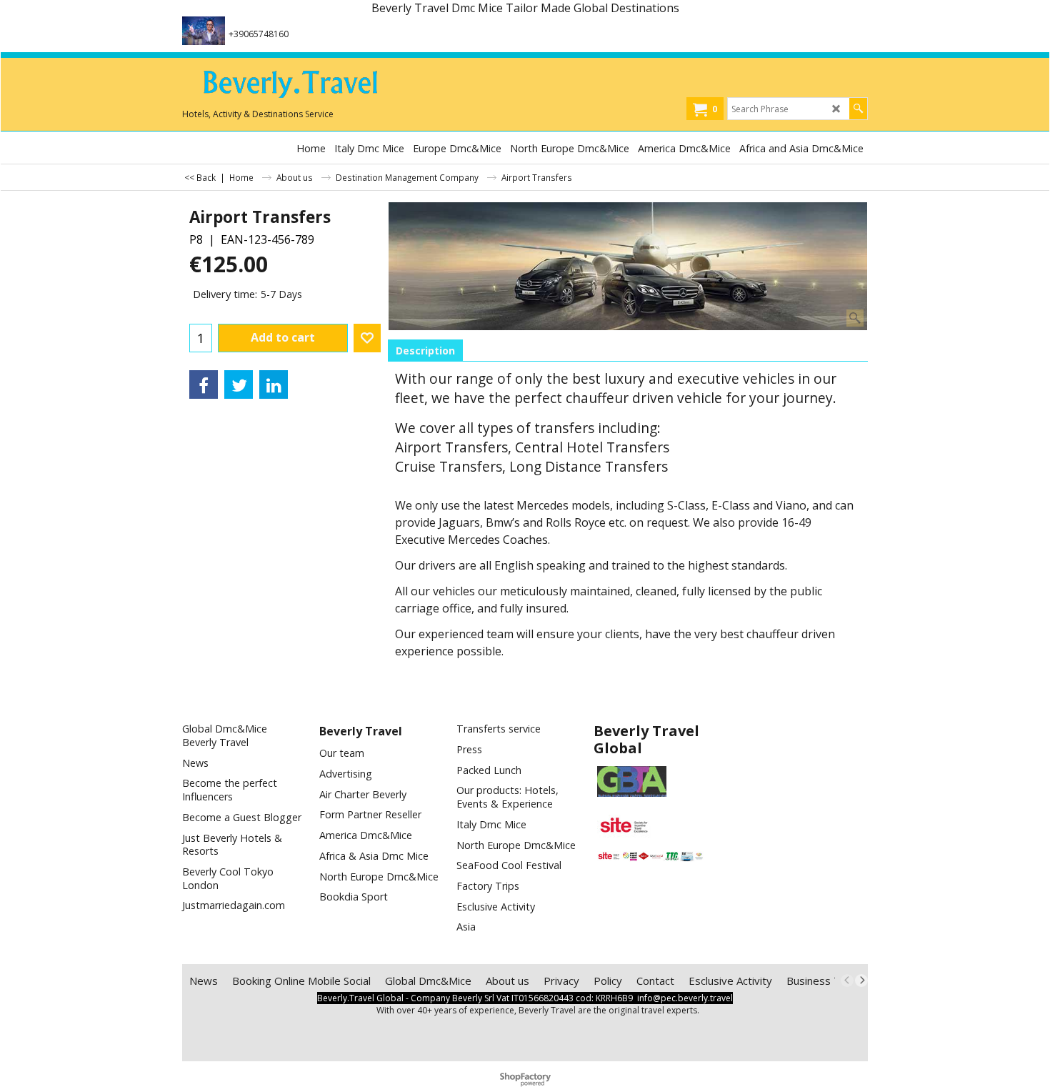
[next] (861, 980)
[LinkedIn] (273, 384)
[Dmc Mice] (289, 86)
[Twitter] (238, 384)
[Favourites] (367, 338)
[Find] (858, 108)
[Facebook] (203, 384)
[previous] (847, 980)
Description (425, 350)
